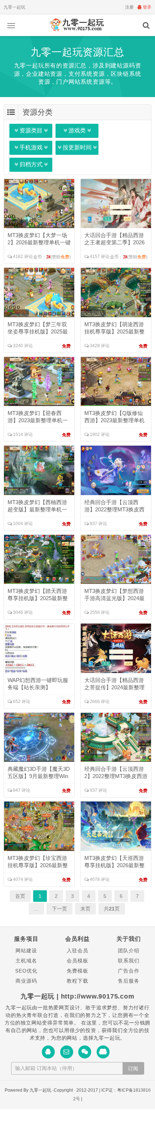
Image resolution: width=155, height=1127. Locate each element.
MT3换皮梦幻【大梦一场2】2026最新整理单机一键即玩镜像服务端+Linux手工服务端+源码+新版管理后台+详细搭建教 (39, 239)
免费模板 (77, 971)
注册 (129, 7)
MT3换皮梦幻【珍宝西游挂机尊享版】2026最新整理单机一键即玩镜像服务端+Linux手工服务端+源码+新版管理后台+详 (39, 862)
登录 (146, 7)
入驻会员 (77, 950)
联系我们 (128, 961)
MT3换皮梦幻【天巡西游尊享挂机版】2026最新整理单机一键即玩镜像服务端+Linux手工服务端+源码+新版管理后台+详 (115, 862)
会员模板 (77, 961)
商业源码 (26, 981)
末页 (85, 909)
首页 (20, 896)
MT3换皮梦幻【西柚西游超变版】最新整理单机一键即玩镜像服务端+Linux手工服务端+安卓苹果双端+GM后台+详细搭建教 (39, 506)
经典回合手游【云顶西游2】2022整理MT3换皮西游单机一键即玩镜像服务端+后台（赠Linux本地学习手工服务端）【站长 (115, 773)
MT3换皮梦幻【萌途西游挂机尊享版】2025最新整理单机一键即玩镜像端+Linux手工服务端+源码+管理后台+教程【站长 (115, 328)
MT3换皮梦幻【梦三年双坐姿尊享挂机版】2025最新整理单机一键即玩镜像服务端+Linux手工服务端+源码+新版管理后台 (38, 328)
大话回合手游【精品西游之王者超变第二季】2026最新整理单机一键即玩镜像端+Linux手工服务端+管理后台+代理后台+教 (115, 239)
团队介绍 (128, 950)
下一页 (59, 909)
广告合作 (128, 971)
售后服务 (128, 981)
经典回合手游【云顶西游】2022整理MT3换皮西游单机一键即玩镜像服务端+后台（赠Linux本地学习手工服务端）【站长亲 (114, 506)
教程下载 (77, 981)
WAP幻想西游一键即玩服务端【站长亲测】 (38, 683)
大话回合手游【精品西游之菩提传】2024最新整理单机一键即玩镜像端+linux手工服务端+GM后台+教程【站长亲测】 (115, 684)
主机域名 (26, 961)
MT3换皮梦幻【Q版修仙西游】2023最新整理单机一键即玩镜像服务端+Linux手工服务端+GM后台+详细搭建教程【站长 (115, 417)
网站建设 (26, 950)
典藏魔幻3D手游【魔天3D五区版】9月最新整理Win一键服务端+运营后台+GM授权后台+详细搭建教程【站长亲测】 (39, 773)
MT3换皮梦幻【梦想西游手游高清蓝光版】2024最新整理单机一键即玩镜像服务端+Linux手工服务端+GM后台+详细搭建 (115, 595)
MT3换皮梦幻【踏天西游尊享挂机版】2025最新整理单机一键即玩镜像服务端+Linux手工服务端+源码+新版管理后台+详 (39, 595)
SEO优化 (26, 971)
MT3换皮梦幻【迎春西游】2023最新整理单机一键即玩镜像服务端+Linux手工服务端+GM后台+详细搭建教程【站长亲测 (38, 417)
